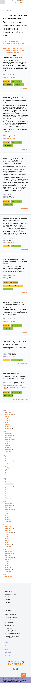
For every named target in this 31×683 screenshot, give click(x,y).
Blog (6, 649)
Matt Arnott (11, 279)
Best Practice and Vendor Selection (10, 613)
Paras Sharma (13, 387)
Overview (8, 610)
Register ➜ (24, 88)
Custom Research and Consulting (12, 637)
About (7, 588)
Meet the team (9, 597)
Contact (7, 602)
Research (8, 607)
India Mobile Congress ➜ (19, 399)
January (8, 452)
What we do (8, 591)
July (6, 419)
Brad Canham (11, 356)
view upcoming (7, 43)
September (9, 415)
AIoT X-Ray (8, 628)
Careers (7, 599)
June (7, 421)
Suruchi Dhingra (12, 386)
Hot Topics (8, 652)
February (8, 429)
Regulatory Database (11, 631)
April (7, 425)
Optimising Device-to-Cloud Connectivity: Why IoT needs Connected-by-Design (13, 50)
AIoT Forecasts (9, 625)
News (6, 642)
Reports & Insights (11, 617)
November (8, 436)
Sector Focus (9, 656)
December (8, 434)
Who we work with (11, 594)
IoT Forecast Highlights (12, 633)
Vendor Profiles (10, 620)
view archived (19, 43)
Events (7, 645)
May (6, 423)
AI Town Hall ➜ (23, 363)
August (7, 417)
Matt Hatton (11, 78)
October (8, 413)
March (7, 427)
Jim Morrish (11, 139)
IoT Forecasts (9, 622)
